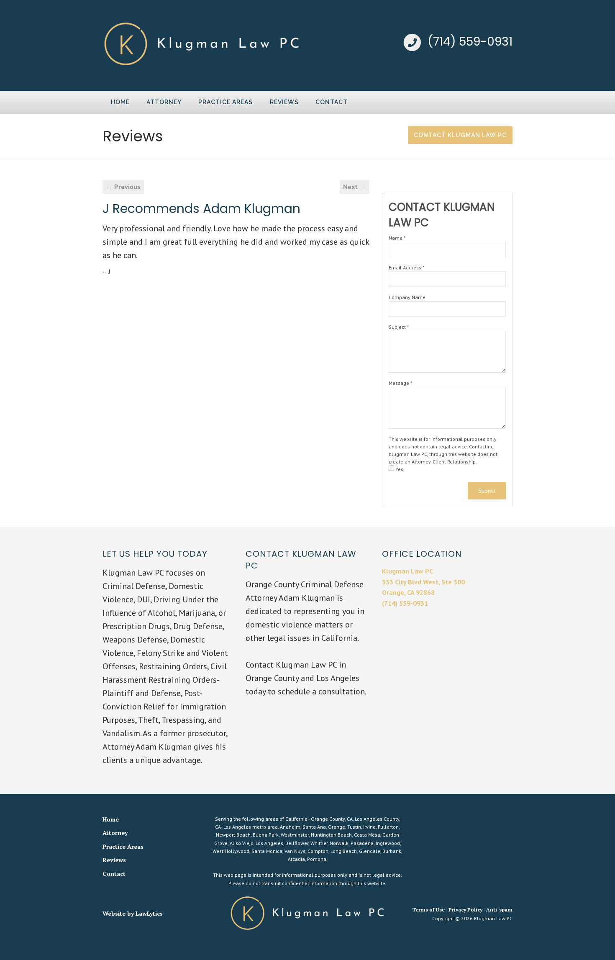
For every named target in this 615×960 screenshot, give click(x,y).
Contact (331, 102)
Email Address (406, 267)
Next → (354, 186)
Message (400, 383)
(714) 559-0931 (470, 41)
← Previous (123, 186)
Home (120, 102)
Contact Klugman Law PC (460, 135)
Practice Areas (225, 102)
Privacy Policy (465, 909)
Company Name (407, 297)
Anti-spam (499, 909)
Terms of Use (429, 909)
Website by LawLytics (132, 913)
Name (397, 238)
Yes (398, 469)
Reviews (284, 102)
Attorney (164, 102)
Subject (399, 327)
